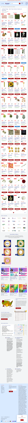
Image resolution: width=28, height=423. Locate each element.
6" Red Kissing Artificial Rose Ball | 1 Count (23, 187)
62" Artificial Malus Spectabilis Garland (10, 74)
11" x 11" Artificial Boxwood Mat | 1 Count (17, 22)
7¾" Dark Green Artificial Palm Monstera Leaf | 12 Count (10, 123)
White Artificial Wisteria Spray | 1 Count (17, 40)
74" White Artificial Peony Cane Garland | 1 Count (17, 75)
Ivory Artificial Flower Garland (10, 57)
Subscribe (11, 391)
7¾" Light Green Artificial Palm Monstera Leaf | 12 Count (4, 123)
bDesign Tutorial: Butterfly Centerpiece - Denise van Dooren (5, 277)
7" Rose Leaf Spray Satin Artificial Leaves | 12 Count (4, 187)
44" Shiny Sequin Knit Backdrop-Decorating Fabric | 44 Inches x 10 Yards (23, 138)
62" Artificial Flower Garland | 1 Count (17, 57)
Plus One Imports (3, 205)
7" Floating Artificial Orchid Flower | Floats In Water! (4, 204)
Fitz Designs (3, 156)
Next (24, 212)
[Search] (19, 3)
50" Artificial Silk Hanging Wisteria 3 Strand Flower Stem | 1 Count (4, 57)
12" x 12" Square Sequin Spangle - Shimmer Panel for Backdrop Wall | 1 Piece (17, 138)
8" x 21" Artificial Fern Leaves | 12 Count (17, 122)
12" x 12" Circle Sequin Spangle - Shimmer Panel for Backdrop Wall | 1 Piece (10, 138)
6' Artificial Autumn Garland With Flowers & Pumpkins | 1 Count (17, 172)
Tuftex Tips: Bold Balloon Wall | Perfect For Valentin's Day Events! (23, 294)
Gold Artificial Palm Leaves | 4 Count (10, 155)
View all (26, 283)
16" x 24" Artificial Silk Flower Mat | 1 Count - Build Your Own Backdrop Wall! (10, 23)
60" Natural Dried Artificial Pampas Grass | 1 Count (4, 106)
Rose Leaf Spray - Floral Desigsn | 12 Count (4, 155)
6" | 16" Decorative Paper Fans (23, 22)
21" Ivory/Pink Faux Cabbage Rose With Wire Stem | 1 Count (4, 41)
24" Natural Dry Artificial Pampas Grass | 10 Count (23, 90)
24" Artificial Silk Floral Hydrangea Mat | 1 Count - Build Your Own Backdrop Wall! (4, 23)
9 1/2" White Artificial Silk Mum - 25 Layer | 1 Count (23, 203)
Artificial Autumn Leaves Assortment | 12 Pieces (23, 154)
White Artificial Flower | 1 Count (23, 40)
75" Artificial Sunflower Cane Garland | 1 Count (10, 90)
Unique (21, 23)
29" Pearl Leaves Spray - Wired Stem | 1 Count (10, 105)
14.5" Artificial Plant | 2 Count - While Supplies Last (4, 138)
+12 (25, 24)
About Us (2, 386)
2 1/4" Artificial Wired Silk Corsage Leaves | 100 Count (17, 204)
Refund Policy (2, 387)
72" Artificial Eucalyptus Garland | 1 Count (4, 74)
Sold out (4, 78)
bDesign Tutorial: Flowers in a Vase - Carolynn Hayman (22, 277)
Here (19, 305)
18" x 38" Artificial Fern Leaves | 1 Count (23, 122)
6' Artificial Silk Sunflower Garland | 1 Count (4, 90)
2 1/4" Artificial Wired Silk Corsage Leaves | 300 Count (17, 187)
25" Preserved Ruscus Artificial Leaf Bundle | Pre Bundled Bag (17, 90)
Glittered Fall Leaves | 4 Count (17, 154)
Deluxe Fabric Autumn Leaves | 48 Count (10, 171)
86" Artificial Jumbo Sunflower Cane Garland (23, 74)
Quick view (4, 30)
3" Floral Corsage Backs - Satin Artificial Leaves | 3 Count (10, 187)
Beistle (9, 156)
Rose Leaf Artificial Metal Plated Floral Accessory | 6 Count (10, 204)
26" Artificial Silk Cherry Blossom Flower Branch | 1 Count (10, 41)
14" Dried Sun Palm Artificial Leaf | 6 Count (17, 105)
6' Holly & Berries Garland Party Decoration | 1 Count (23, 172)
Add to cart (4, 45)
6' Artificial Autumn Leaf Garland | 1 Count (4, 171)
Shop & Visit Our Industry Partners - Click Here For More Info (14, 0)
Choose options (10, 45)
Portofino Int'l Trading (4, 25)
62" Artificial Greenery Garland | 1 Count (23, 57)
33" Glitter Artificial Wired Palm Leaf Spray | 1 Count (23, 106)
